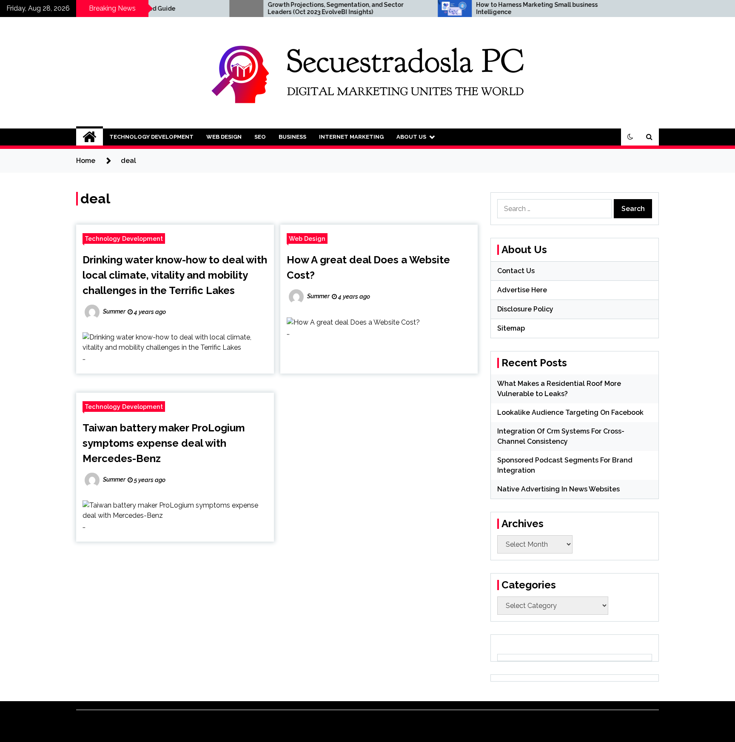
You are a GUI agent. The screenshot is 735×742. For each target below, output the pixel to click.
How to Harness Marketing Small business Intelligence (504, 8)
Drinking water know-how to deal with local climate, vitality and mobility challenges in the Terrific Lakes (175, 275)
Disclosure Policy (525, 309)
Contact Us (516, 271)
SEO (260, 137)
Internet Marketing (351, 137)
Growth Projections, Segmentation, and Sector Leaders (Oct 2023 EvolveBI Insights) (303, 8)
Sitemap (511, 328)
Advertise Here (522, 290)
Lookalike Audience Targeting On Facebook (570, 412)
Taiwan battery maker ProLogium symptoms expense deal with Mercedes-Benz (164, 443)
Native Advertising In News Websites (558, 489)
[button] (630, 137)
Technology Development (151, 137)
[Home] (89, 137)
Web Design (224, 137)
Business (292, 137)
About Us (411, 137)
